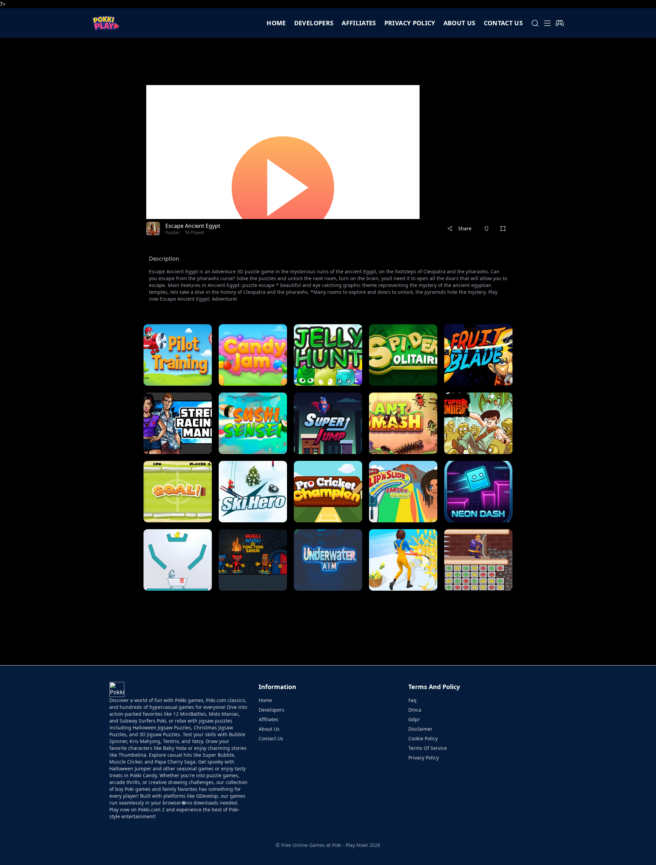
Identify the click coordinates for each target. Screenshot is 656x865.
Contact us (503, 23)
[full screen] (503, 228)
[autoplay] (560, 23)
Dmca (414, 709)
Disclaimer (420, 729)
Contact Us (271, 738)
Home (276, 23)
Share (465, 228)
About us (459, 23)
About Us (269, 729)
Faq (412, 700)
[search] (535, 23)
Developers (314, 23)
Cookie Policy (423, 738)
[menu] (547, 23)
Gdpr (414, 719)
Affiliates (359, 23)
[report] (486, 228)
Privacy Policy (409, 23)
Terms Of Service (427, 748)
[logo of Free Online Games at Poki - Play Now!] (106, 23)
